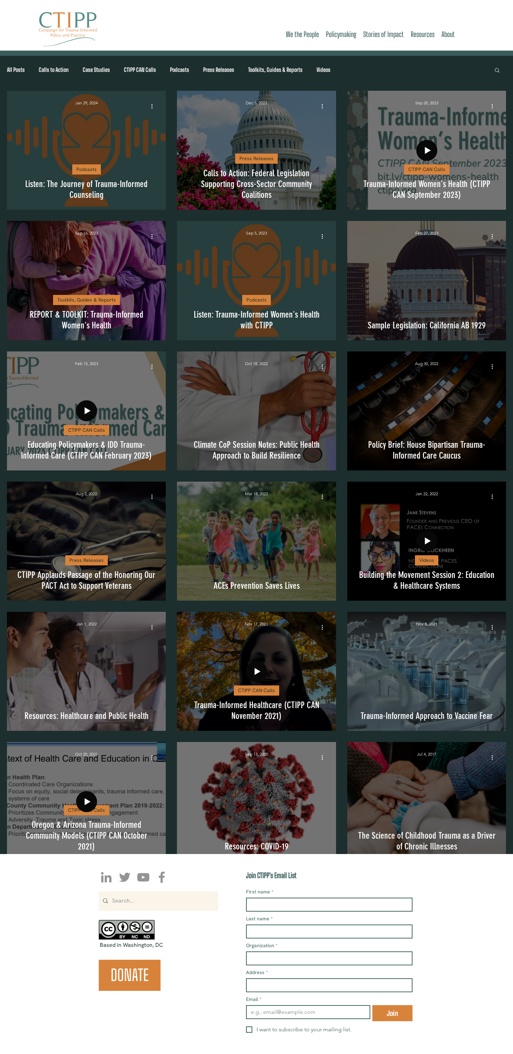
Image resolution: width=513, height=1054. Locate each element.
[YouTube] (143, 877)
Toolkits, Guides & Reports (275, 69)
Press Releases (218, 69)
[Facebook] (161, 877)
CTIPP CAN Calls (140, 69)
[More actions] (154, 106)
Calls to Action (54, 69)
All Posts (16, 69)
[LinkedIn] (106, 877)
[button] (497, 70)
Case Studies (96, 69)
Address (257, 972)
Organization (262, 946)
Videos (323, 69)
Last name (259, 919)
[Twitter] (124, 877)
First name (260, 892)
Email (254, 999)
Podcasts (179, 69)
